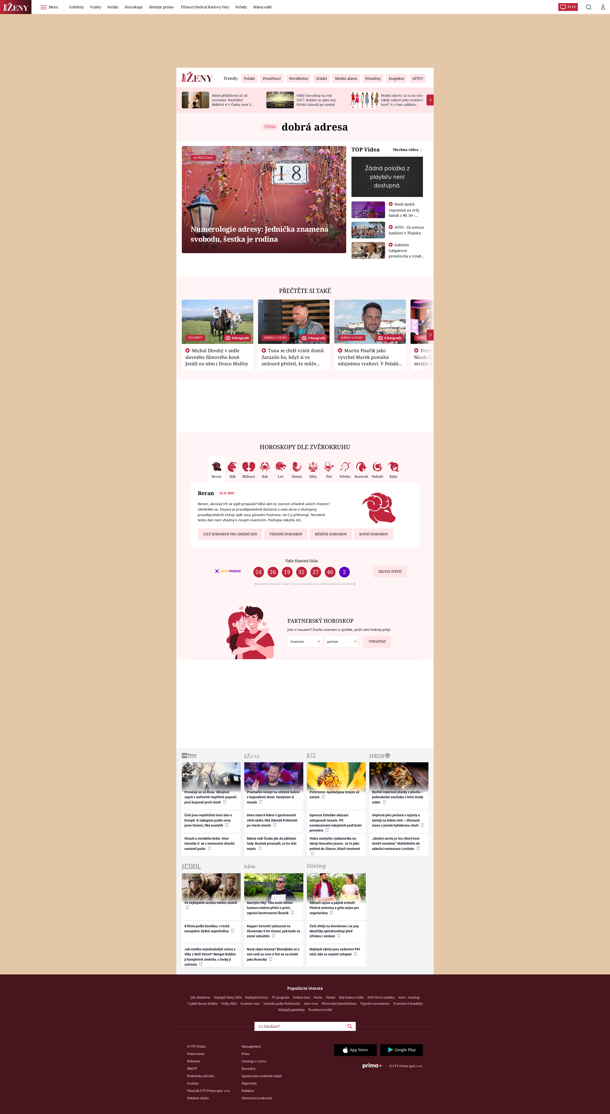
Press (245, 1054)
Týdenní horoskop (285, 534)
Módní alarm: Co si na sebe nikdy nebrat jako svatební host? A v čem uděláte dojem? (402, 102)
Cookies (193, 1083)
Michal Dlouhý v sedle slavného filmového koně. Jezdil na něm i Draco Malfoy (216, 356)
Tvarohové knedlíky (408, 1003)
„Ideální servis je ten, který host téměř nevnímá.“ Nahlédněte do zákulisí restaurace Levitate (396, 844)
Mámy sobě (262, 7)
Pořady (241, 7)
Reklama (193, 1061)
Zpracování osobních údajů (262, 1076)
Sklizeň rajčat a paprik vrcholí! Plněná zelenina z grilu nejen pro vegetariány (334, 908)
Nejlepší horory (256, 997)
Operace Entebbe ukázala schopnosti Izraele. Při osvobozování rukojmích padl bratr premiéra (336, 822)
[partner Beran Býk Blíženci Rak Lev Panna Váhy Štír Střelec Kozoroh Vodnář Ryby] (341, 642)
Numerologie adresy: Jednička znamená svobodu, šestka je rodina (259, 234)
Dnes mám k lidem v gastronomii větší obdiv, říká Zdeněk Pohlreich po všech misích (272, 820)
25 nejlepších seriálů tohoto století (210, 903)
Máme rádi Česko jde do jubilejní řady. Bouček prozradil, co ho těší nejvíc (271, 844)
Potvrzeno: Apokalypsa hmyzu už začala (334, 794)
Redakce (248, 1091)
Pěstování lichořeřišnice (339, 1003)
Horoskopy (134, 7)
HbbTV (192, 1068)
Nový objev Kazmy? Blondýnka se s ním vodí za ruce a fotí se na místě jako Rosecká (273, 954)
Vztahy (95, 7)
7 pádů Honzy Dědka (202, 1003)
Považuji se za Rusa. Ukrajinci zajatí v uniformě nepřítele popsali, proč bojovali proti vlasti (210, 797)
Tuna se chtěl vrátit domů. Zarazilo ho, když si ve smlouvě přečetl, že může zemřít (293, 360)
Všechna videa (406, 149)
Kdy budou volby (351, 997)
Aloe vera (311, 1003)
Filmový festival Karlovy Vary (205, 7)
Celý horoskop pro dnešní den (230, 534)
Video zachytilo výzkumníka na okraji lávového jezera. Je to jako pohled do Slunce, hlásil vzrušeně (335, 844)
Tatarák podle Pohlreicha (281, 1003)
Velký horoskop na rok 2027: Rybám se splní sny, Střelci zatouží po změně (316, 100)
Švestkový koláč (320, 1010)
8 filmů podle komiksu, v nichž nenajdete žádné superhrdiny (206, 928)
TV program (280, 997)
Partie (318, 997)
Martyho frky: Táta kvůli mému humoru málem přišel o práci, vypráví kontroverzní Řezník (270, 908)
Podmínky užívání (200, 1076)
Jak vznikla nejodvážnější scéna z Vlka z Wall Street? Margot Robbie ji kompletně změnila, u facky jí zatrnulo (210, 956)
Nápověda (249, 1083)
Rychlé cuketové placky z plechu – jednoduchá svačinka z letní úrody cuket (397, 797)
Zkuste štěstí (390, 571)
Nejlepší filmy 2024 (228, 997)
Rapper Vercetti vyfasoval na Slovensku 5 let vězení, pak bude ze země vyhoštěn (273, 931)
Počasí (330, 997)
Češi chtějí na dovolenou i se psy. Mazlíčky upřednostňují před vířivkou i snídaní (334, 931)
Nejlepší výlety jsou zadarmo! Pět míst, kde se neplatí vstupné (335, 951)
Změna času (301, 997)
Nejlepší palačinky (291, 1010)
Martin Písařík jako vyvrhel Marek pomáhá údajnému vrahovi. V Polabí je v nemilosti (368, 360)
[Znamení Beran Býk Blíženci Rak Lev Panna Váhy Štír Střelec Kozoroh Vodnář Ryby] (304, 642)
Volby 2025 (229, 1003)
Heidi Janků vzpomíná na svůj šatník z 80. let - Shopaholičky (404, 212)
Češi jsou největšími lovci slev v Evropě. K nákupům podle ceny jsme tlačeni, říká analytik (208, 820)
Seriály (112, 7)
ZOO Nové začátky (381, 997)
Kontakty (248, 1068)
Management (251, 1046)
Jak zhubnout (200, 997)
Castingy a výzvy (254, 1061)
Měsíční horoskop (331, 534)
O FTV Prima (196, 1046)
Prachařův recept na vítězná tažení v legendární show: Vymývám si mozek (273, 797)
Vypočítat (377, 641)
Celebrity (76, 7)
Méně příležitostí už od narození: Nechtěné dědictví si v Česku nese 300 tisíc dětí (233, 102)
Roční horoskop (373, 534)
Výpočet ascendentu (375, 1003)
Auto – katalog (408, 997)
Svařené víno (250, 1003)
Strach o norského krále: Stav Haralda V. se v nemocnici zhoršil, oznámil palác (209, 844)
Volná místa (195, 1054)
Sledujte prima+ (162, 7)
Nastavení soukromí (257, 1098)
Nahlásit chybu (198, 1098)
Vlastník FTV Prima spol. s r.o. (208, 1091)
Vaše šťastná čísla (301, 560)
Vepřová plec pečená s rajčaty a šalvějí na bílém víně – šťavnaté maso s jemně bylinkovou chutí (396, 820)
